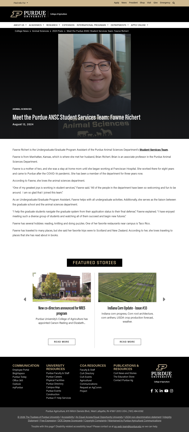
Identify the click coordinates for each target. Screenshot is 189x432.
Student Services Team (154, 150)
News (124, 3)
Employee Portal (21, 370)
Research (52, 25)
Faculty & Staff (87, 370)
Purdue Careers (54, 377)
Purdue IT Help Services (58, 398)
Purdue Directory (54, 384)
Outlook (17, 384)
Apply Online (138, 25)
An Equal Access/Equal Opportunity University (99, 417)
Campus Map (53, 387)
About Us (19, 25)
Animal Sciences (40, 31)
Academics (35, 25)
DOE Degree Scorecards (70, 421)
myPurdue (18, 388)
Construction (53, 394)
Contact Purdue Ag (123, 380)
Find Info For (20, 3)
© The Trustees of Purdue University (39, 417)
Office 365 (18, 380)
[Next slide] (163, 299)
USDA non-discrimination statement (143, 417)
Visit (149, 3)
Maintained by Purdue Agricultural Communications (134, 421)
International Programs (92, 25)
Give (156, 3)
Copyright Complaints (95, 421)
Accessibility (67, 417)
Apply (116, 3)
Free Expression (48, 421)
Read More (61, 341)
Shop (142, 3)
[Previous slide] (25, 299)
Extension (68, 25)
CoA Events (86, 377)
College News (22, 31)
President (133, 3)
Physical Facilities (55, 380)
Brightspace (19, 373)
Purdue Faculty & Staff (57, 373)
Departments (119, 25)
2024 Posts (57, 31)
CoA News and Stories (125, 373)
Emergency (165, 3)
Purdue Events (53, 391)
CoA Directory (87, 373)
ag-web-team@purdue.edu (127, 427)
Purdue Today (19, 377)
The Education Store (124, 377)
